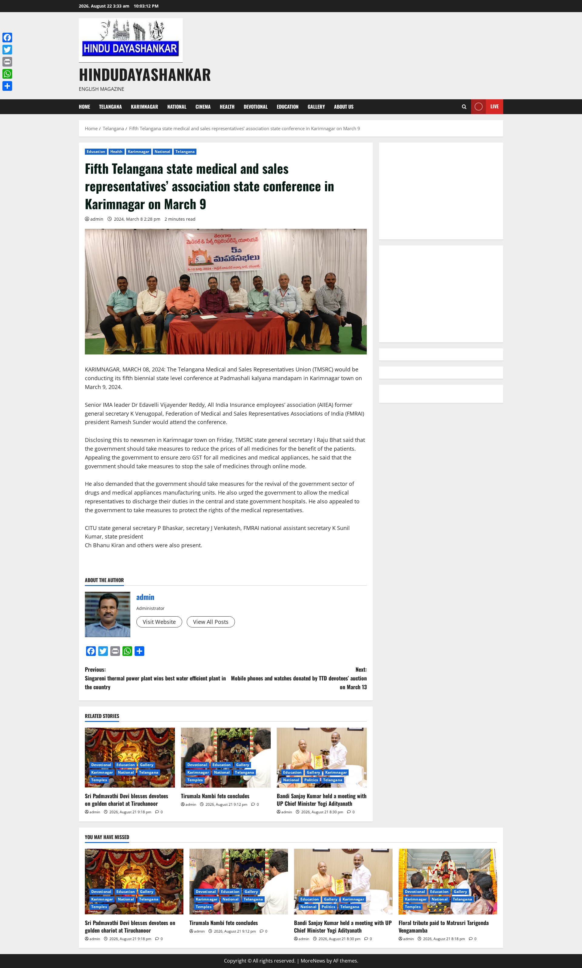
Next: (299, 678)
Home (84, 106)
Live (494, 106)
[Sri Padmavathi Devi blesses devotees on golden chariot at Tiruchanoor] (130, 758)
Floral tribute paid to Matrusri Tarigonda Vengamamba (444, 926)
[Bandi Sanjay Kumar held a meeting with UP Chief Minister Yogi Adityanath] (322, 758)
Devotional (256, 106)
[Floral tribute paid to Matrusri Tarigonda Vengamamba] (448, 881)
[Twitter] (7, 50)
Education (288, 106)
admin (96, 219)
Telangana (110, 106)
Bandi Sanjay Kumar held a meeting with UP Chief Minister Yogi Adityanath (321, 799)
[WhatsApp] (7, 74)
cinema (203, 106)
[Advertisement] (441, 191)
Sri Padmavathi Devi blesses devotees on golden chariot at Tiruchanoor (126, 799)
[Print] (7, 62)
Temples (99, 779)
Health (227, 106)
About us (343, 106)
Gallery (316, 106)
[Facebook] (7, 37)
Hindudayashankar (145, 74)
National (176, 106)
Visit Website (159, 621)
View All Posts (211, 621)
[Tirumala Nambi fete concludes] (226, 758)
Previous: (155, 678)
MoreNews (313, 960)
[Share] (7, 86)
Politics (311, 779)
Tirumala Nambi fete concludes (215, 796)
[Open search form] (464, 107)
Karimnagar (144, 106)
